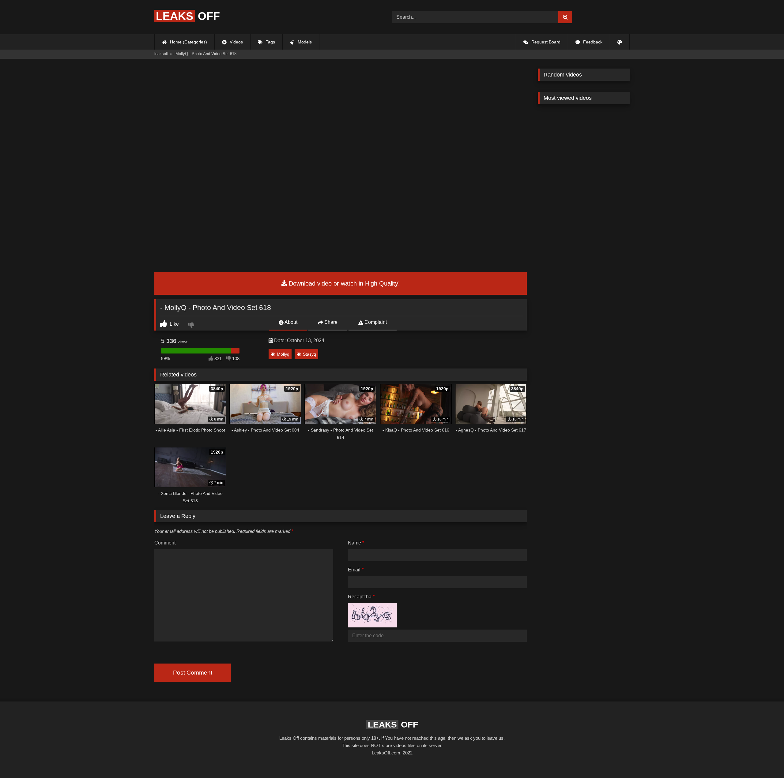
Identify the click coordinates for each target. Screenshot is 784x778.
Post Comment (192, 672)
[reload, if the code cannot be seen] (372, 625)
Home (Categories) (188, 41)
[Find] (565, 17)
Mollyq (283, 354)
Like (173, 324)
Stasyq (309, 354)
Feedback (592, 41)
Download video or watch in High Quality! (343, 283)
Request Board (545, 41)
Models (304, 41)
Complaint (375, 322)
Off (188, 16)
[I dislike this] (191, 325)
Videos (235, 41)
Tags (270, 41)
